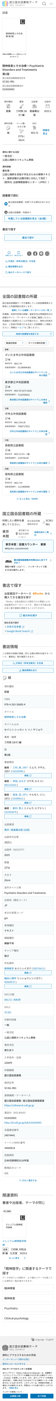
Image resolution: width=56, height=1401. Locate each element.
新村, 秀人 (18, 808)
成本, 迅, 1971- (21, 794)
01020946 (18, 771)
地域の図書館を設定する (27, 333)
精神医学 (9, 968)
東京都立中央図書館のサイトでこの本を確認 (28, 401)
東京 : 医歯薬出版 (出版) (17, 829)
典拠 (26, 775)
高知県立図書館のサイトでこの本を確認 (28, 491)
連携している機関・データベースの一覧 (30, 310)
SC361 (7, 1012)
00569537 (9, 982)
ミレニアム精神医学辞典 (14, 1243)
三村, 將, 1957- (21, 767)
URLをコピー (18, 255)
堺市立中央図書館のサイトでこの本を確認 (28, 433)
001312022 (10, 785)
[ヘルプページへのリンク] (17, 56)
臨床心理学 (10, 978)
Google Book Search (18, 631)
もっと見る (14, 1257)
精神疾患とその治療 (15, 717)
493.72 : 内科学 (12, 999)
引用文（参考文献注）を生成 (21, 261)
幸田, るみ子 (19, 781)
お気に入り (9, 255)
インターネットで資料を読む (16, 1359)
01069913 (18, 798)
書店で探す (28, 237)
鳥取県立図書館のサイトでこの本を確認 (28, 462)
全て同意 (42, 1395)
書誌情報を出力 (15, 266)
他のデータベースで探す (19, 272)
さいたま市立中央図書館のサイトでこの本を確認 (28, 374)
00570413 (38, 968)
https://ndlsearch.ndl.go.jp (19, 1105)
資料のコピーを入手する (13, 1363)
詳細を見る (46, 131)
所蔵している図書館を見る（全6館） (28, 218)
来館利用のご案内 (41, 534)
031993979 (10, 812)
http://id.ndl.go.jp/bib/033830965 (23, 1122)
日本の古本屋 (14, 626)
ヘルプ (20, 327)
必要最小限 (15, 1395)
